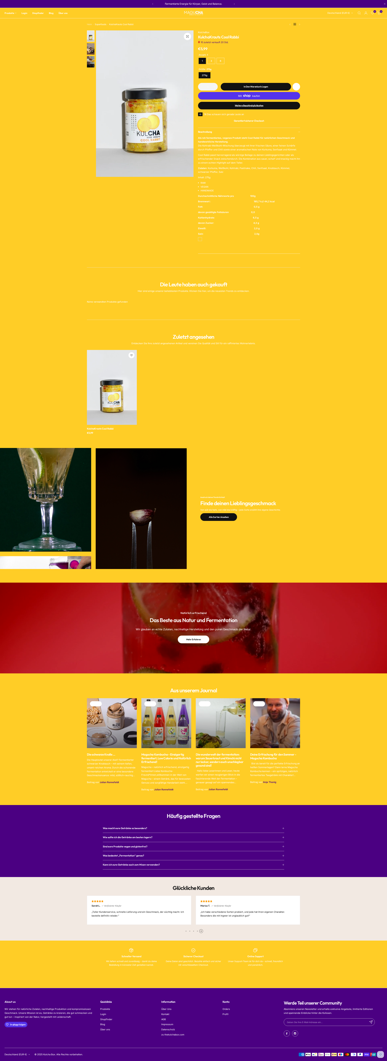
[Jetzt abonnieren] (371, 1022)
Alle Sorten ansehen (219, 517)
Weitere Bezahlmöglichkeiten (249, 105)
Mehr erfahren (193, 639)
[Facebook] (287, 1033)
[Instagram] (295, 1033)
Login (103, 1014)
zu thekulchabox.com (172, 1034)
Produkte (105, 1009)
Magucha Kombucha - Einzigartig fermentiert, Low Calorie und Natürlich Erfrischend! (166, 758)
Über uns (105, 1029)
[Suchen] (359, 13)
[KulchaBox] (193, 13)
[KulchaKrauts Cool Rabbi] (112, 387)
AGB (163, 1019)
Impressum (167, 1024)
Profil (225, 1014)
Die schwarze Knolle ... (101, 754)
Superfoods (100, 24)
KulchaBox (203, 32)
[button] (152, 4)
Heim (89, 24)
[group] (145, 103)
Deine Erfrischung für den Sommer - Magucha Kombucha (273, 756)
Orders (226, 1009)
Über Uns (166, 1009)
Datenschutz (168, 1029)
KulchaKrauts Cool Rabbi (100, 428)
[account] (366, 13)
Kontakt (165, 1014)
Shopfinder (106, 1019)
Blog (102, 1024)
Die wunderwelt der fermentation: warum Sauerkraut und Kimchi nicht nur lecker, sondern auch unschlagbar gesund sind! (220, 760)
